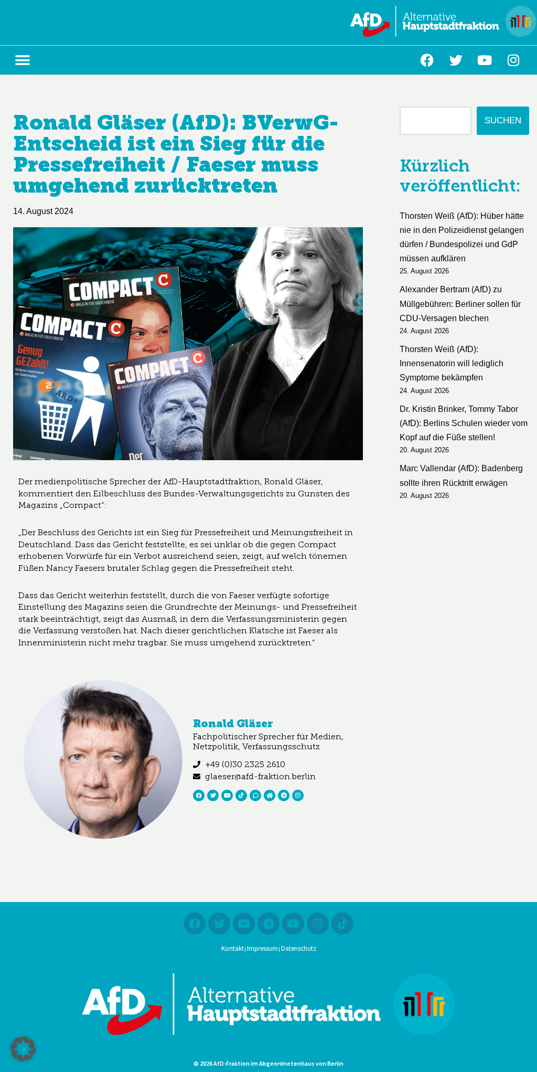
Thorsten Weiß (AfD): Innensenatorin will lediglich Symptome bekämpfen (451, 363)
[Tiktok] (241, 795)
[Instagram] (513, 60)
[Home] (269, 795)
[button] (22, 60)
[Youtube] (484, 60)
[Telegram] (283, 795)
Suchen (503, 120)
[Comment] (255, 795)
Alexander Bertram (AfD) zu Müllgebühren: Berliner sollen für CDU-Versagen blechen (460, 303)
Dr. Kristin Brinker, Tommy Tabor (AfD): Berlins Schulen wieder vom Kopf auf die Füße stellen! (464, 423)
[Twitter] (456, 60)
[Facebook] (427, 60)
